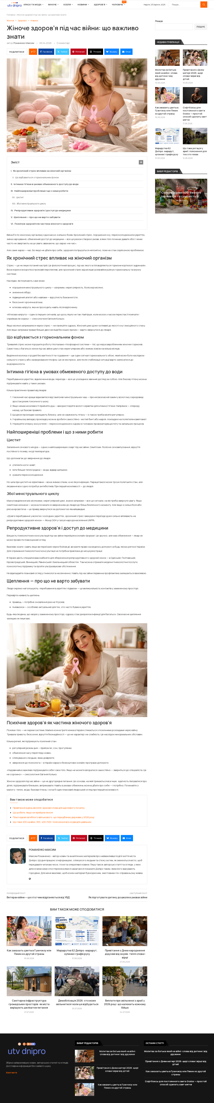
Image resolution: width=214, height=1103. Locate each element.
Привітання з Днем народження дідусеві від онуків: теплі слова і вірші (125, 954)
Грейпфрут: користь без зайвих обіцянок (181, 194)
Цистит (20, 197)
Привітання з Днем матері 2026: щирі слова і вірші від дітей (193, 74)
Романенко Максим (23, 43)
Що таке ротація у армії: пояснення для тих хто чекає (195, 151)
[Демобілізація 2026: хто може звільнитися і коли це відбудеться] (77, 981)
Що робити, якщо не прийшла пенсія (33, 812)
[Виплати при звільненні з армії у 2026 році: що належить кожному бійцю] (124, 981)
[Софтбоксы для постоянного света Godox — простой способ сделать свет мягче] (195, 95)
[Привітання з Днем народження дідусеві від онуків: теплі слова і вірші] (124, 931)
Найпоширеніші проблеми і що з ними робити (41, 191)
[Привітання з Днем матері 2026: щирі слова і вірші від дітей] (195, 57)
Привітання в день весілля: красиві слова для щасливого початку (49, 807)
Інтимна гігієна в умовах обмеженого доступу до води (46, 184)
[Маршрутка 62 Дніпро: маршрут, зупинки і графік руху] (77, 931)
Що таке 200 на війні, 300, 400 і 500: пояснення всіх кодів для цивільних (52, 822)
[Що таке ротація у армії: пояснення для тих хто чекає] (195, 136)
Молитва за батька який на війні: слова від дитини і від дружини (166, 74)
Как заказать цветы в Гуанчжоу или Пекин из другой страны (29, 952)
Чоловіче (118, 3)
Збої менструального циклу (31, 203)
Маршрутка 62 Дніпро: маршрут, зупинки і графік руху (77, 952)
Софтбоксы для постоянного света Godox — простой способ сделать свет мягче (195, 113)
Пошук (203, 4)
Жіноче (52, 4)
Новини (82, 4)
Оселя (67, 4)
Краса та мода (32, 4)
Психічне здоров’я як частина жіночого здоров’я (44, 223)
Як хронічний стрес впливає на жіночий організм (42, 170)
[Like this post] (34, 52)
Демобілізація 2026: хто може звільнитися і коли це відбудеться (77, 1002)
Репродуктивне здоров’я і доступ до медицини (42, 210)
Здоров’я (99, 4)
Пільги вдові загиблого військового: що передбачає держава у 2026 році (53, 817)
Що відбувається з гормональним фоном (37, 177)
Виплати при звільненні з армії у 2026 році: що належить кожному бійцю (125, 1004)
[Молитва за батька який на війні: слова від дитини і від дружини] (167, 57)
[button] (158, 196)
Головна (11, 14)
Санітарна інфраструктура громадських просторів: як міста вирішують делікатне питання (29, 1004)
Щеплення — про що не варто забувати (37, 217)
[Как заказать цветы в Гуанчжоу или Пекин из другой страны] (29, 931)
